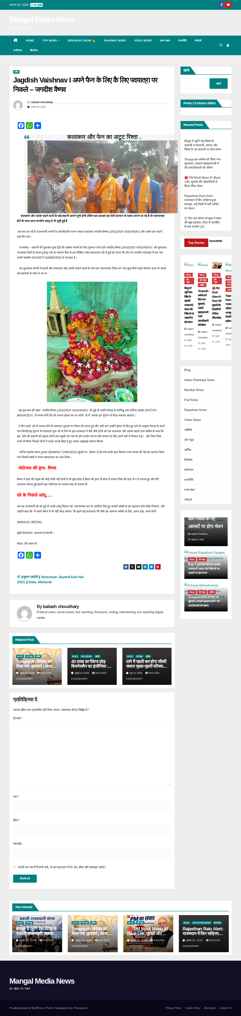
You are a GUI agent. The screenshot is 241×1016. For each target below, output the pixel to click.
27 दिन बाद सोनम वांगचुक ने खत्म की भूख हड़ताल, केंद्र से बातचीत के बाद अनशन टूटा (202, 222)
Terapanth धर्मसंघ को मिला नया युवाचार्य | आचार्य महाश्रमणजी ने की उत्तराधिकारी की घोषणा (202, 163)
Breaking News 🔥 (82, 40)
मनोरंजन (18, 50)
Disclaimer (210, 1008)
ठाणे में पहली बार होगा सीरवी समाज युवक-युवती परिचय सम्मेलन (146, 666)
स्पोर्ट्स (198, 40)
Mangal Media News (41, 19)
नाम (16, 796)
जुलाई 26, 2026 (139, 940)
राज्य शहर (165, 40)
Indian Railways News (199, 380)
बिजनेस (34, 50)
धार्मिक (16, 72)
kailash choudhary (42, 102)
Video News (143, 40)
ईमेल (16, 820)
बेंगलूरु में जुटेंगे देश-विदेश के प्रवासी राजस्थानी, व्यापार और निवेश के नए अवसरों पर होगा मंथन (202, 145)
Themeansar (80, 1008)
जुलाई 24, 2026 (195, 940)
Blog (20, 656)
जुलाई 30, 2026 (28, 940)
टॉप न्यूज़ (29, 656)
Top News (50, 40)
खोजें (186, 70)
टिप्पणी (17, 718)
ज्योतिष (188, 429)
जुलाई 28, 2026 (83, 940)
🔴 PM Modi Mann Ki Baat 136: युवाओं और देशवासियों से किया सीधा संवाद (202, 181)
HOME (30, 40)
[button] (221, 45)
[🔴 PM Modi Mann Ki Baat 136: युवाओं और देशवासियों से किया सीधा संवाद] (217, 265)
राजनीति (182, 40)
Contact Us (225, 1008)
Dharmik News (115, 40)
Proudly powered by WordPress (26, 1008)
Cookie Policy (192, 1008)
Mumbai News (194, 390)
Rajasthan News (195, 410)
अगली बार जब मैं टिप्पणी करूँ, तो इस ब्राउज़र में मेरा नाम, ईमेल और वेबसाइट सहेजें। (62, 867)
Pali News (86, 656)
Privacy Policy (174, 1008)
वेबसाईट (17, 843)
